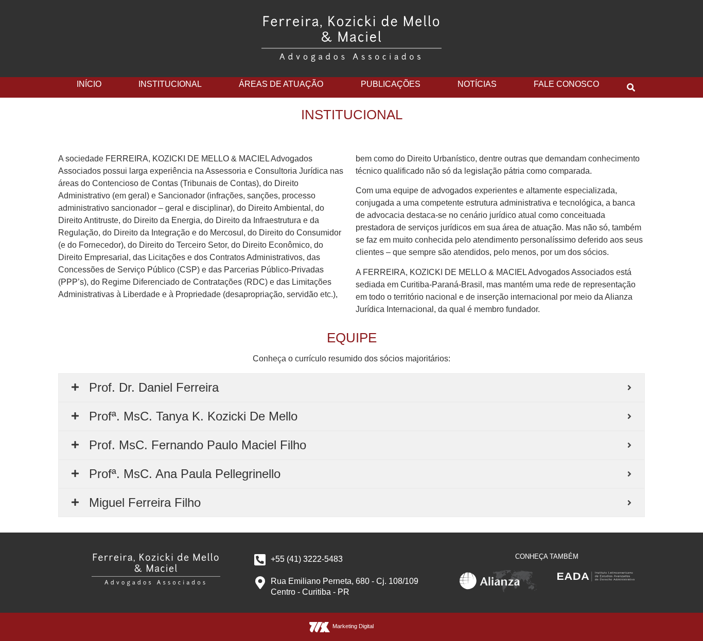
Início (89, 84)
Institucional (170, 84)
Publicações (390, 84)
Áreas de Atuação (281, 84)
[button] (631, 87)
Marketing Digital (353, 626)
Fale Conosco (566, 84)
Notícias (477, 84)
